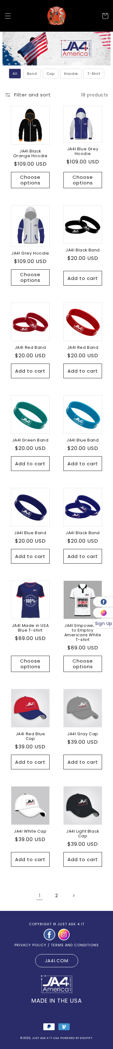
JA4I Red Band (30, 347)
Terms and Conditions (75, 945)
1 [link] (39, 895)
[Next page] (73, 895)
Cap (50, 73)
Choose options (30, 180)
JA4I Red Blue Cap (30, 736)
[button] (8, 16)
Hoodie (71, 73)
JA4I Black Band (83, 250)
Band (32, 73)
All (15, 73)
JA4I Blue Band (83, 440)
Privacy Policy (30, 945)
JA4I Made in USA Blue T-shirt (30, 628)
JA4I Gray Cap (82, 733)
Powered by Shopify (76, 1038)
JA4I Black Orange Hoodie (30, 153)
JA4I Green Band (30, 440)
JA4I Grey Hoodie (30, 253)
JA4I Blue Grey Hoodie (82, 151)
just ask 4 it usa (45, 1038)
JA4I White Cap (30, 831)
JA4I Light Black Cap (82, 833)
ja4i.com (56, 961)
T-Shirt (93, 73)
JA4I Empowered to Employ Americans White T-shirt (82, 632)
